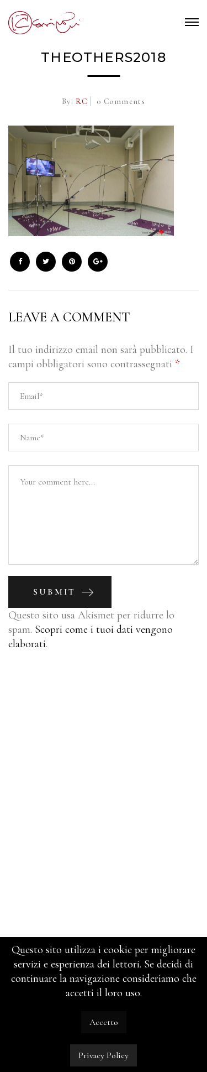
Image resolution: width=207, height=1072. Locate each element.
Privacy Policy (103, 1055)
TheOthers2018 (103, 57)
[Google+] (98, 262)
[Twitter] (46, 262)
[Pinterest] (72, 262)
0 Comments (121, 101)
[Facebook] (20, 262)
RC (80, 101)
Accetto (103, 1022)
